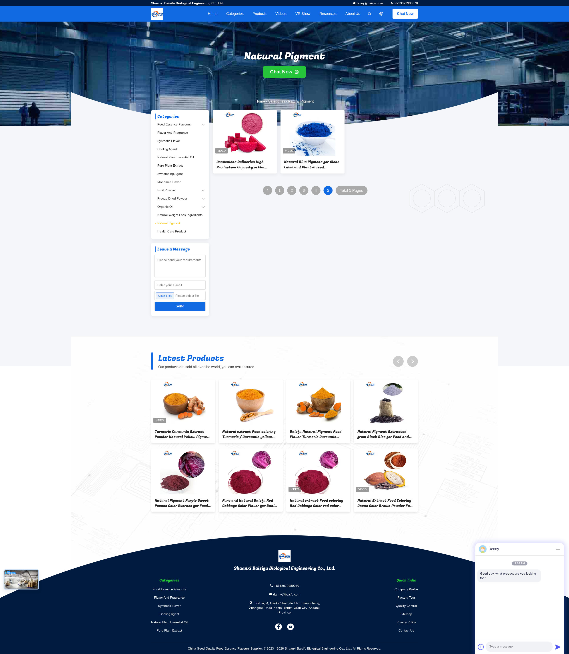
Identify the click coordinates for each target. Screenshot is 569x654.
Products (259, 14)
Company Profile (406, 589)
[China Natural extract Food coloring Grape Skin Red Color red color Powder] (251, 402)
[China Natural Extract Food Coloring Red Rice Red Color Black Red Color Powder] (183, 471)
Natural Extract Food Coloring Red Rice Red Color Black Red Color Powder (181, 503)
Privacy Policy (406, 622)
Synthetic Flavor (168, 141)
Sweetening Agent (170, 174)
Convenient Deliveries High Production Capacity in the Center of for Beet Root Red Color (241, 164)
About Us (352, 14)
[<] (267, 190)
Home (212, 14)
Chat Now (405, 14)
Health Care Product (171, 231)
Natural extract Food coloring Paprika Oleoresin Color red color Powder (316, 503)
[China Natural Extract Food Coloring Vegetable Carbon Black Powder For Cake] (251, 471)
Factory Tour (406, 597)
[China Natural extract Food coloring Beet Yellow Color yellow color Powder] (183, 402)
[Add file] (481, 647)
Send (180, 306)
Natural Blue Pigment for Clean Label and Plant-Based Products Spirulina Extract (312, 164)
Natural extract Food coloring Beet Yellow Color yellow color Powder (181, 434)
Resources (328, 14)
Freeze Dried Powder (172, 198)
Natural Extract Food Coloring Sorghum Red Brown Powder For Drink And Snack (385, 434)
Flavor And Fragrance (172, 132)
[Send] (557, 647)
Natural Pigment (168, 223)
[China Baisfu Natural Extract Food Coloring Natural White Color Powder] (318, 402)
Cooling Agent (167, 149)
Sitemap (406, 614)
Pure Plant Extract (170, 165)
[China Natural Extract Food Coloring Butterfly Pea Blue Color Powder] (386, 471)
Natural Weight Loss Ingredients (179, 215)
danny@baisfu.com (369, 3)
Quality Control (406, 606)
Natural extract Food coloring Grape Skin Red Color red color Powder (249, 434)
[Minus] (558, 549)
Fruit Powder (166, 190)
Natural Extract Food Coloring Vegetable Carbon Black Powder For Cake (250, 503)
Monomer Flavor (169, 182)
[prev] (398, 361)
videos (281, 14)
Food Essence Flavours (174, 124)
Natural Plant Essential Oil (175, 157)
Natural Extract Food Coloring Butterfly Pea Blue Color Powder (384, 503)
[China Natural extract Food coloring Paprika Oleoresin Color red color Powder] (318, 471)
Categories (235, 14)
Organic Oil (165, 206)
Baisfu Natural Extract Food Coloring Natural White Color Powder (315, 434)
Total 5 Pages (351, 190)
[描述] (381, 13)
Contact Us (406, 630)
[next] (412, 361)
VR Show (303, 14)
